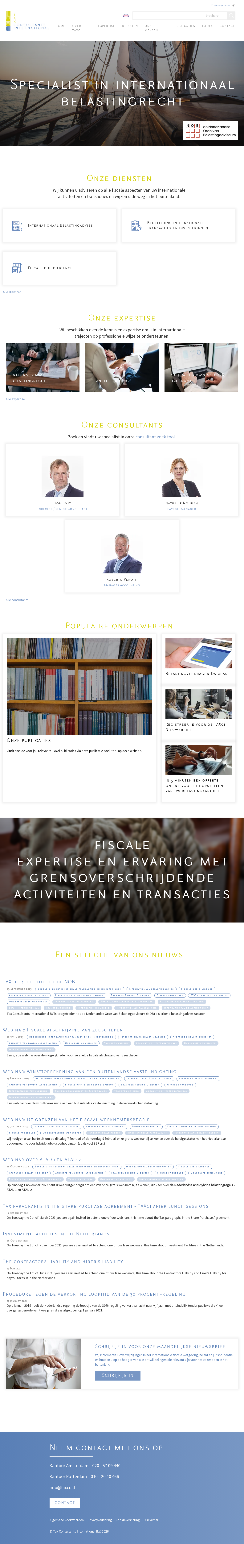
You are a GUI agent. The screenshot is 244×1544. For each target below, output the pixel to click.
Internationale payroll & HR (137, 1008)
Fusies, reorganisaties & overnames (127, 1002)
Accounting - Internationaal (156, 1043)
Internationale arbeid (94, 1008)
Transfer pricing (58, 1008)
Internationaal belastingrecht (186, 1008)
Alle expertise (15, 399)
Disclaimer (151, 1520)
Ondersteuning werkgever (28, 1002)
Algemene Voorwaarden (67, 1520)
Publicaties (185, 26)
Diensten (130, 26)
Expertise (106, 26)
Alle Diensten (12, 292)
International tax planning (74, 1002)
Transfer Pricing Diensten (130, 995)
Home (60, 26)
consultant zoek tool (155, 437)
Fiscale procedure (170, 995)
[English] (126, 15)
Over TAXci (77, 28)
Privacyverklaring (99, 1520)
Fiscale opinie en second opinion (79, 995)
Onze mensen (151, 28)
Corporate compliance (81, 1043)
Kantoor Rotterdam (68, 1476)
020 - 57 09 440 (106, 1465)
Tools (207, 26)
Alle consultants (17, 600)
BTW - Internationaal (24, 1008)
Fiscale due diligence (197, 989)
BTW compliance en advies (209, 995)
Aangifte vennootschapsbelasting (33, 1043)
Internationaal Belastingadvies (151, 989)
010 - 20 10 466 (105, 1476)
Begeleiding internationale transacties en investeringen (80, 989)
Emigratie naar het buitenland (182, 1002)
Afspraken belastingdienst (28, 995)
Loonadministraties (146, 1126)
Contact (227, 26)
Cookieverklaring (128, 1520)
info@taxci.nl (62, 1487)
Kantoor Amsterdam (69, 1465)
